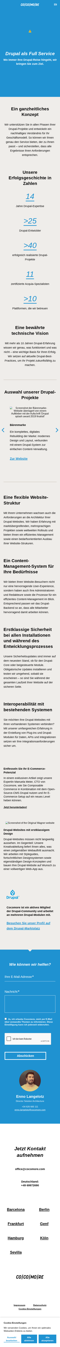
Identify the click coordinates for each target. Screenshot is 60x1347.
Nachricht (11, 991)
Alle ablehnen (29, 1339)
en (55, 4)
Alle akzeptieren (47, 1339)
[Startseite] (30, 5)
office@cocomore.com (30, 1169)
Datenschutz (39, 1305)
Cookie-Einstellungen (30, 1309)
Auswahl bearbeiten (11, 1339)
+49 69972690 (30, 1185)
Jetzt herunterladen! (15, 807)
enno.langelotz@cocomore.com (30, 1109)
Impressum (19, 1305)
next (57, 430)
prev (3, 430)
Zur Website (19, 458)
